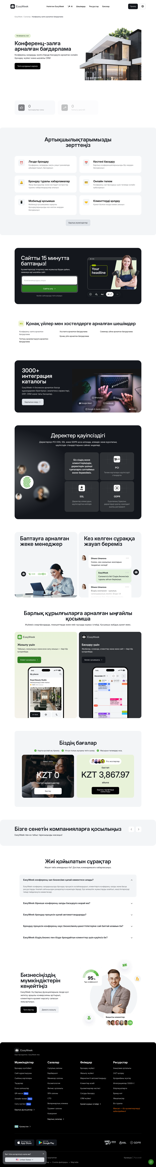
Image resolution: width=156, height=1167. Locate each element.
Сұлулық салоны (55, 1068)
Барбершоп (53, 1073)
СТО (49, 1098)
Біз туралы (118, 1103)
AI (72, 6)
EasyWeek (18, 17)
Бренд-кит (117, 1093)
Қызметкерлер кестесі (90, 1088)
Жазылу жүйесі (87, 1073)
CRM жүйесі (85, 1098)
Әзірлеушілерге (120, 1088)
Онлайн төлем (23, 1098)
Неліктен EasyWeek (55, 6)
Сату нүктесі (22, 1104)
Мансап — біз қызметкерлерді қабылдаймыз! (126, 1109)
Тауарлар (19, 1083)
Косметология (54, 1083)
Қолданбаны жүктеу (122, 1078)
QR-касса (21, 1093)
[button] (131, 829)
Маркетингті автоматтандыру (93, 1078)
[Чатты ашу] (151, 1162)
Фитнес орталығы (55, 1088)
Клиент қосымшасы (28, 660)
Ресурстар (94, 6)
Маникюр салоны (55, 1078)
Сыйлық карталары (23, 1078)
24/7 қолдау (118, 1073)
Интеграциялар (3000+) (123, 1083)
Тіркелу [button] (133, 6)
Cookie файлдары (60, 1162)
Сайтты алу (48, 288)
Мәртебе (74, 1162)
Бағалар (106, 6)
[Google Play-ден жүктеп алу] (46, 1142)
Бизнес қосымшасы (92, 660)
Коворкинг (52, 1113)
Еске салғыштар (22, 1088)
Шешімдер (81, 6)
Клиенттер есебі (87, 1083)
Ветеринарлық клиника (58, 1103)
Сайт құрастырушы (23, 1073)
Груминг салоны (55, 1108)
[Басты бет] (19, 6)
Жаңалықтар (118, 1098)
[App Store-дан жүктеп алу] (24, 1142)
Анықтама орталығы (122, 1068)
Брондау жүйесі (87, 1068)
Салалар (27, 17)
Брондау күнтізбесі (23, 1068)
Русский (137, 1157)
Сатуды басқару (87, 1093)
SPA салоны (53, 1093)
